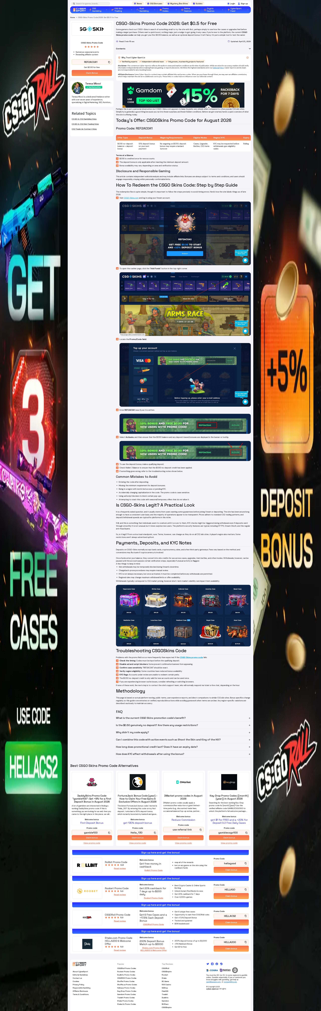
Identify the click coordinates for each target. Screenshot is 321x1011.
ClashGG (165, 991)
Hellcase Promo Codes (126, 988)
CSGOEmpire (167, 971)
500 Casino (166, 984)
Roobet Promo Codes (126, 971)
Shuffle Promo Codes (126, 981)
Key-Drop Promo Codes (126, 991)
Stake (164, 978)
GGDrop (165, 988)
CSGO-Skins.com (131, 198)
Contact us (77, 978)
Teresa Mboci (93, 83)
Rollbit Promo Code (153, 870)
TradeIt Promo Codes (126, 997)
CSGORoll (165, 968)
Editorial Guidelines (80, 975)
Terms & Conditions (81, 994)
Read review (120, 868)
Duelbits (165, 997)
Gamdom (165, 1001)
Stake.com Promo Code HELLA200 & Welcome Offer (153, 949)
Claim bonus (231, 870)
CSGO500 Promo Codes (126, 978)
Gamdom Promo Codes (126, 994)
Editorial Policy (218, 68)
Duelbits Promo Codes (126, 975)
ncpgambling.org (230, 982)
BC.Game (165, 981)
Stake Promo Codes (125, 1001)
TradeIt (165, 994)
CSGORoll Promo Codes (126, 968)
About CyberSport (80, 971)
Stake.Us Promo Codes (126, 1004)
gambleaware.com (213, 982)
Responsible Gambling (81, 988)
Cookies (76, 981)
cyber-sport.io (212, 989)
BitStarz (165, 1004)
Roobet (165, 975)
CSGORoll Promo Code (153, 924)
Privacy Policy (78, 984)
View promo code (92, 843)
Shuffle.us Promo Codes (127, 984)
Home (72, 17)
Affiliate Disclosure (80, 991)
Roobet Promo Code (153, 898)
